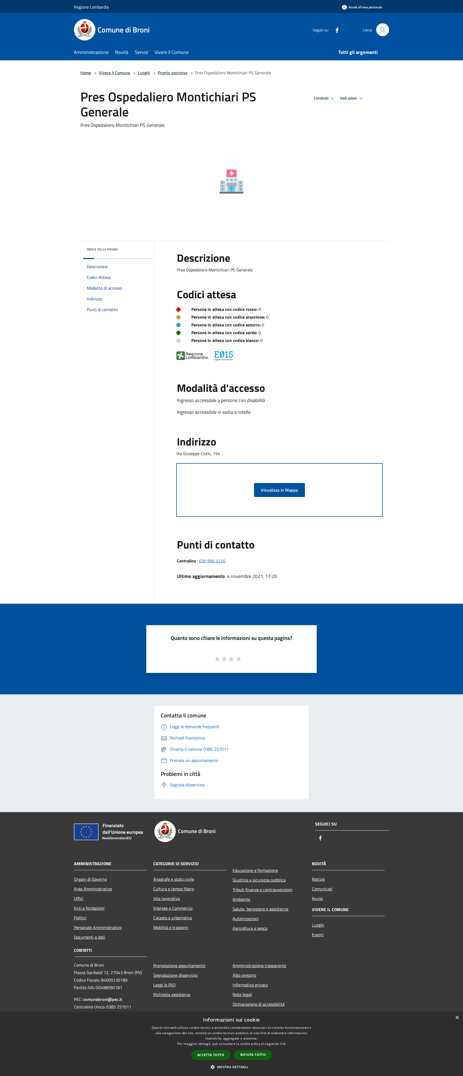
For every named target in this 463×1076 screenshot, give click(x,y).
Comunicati (322, 889)
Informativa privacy (250, 985)
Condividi (321, 98)
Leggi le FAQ (164, 985)
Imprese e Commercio (172, 908)
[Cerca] (382, 29)
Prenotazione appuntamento (179, 965)
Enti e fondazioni (89, 908)
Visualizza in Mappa (279, 490)
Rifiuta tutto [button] (253, 1054)
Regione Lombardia (91, 7)
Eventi (318, 934)
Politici (80, 918)
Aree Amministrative (93, 889)
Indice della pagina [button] (102, 249)
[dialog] (231, 1044)
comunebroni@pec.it (102, 999)
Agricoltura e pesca (250, 928)
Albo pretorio (244, 975)
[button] (231, 1067)
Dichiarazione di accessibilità (259, 1004)
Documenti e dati (89, 937)
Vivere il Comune (115, 72)
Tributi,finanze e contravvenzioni (262, 889)
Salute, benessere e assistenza (260, 909)
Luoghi (144, 72)
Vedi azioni (349, 98)
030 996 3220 (212, 561)
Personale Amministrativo (97, 927)
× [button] (457, 1018)
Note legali (242, 994)
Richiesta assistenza (171, 994)
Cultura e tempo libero (173, 889)
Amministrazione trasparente (259, 965)
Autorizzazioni (246, 918)
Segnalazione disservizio (175, 975)
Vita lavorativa (166, 898)
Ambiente (241, 899)
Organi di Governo (90, 879)
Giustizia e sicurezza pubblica (259, 880)
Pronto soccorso (172, 72)
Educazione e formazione (255, 870)
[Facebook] (335, 29)
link (283, 1043)
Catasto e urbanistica (172, 918)
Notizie (318, 879)
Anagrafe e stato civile (173, 879)
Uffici (78, 898)
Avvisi (317, 898)
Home (85, 72)
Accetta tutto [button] (210, 1055)
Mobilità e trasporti (170, 927)
